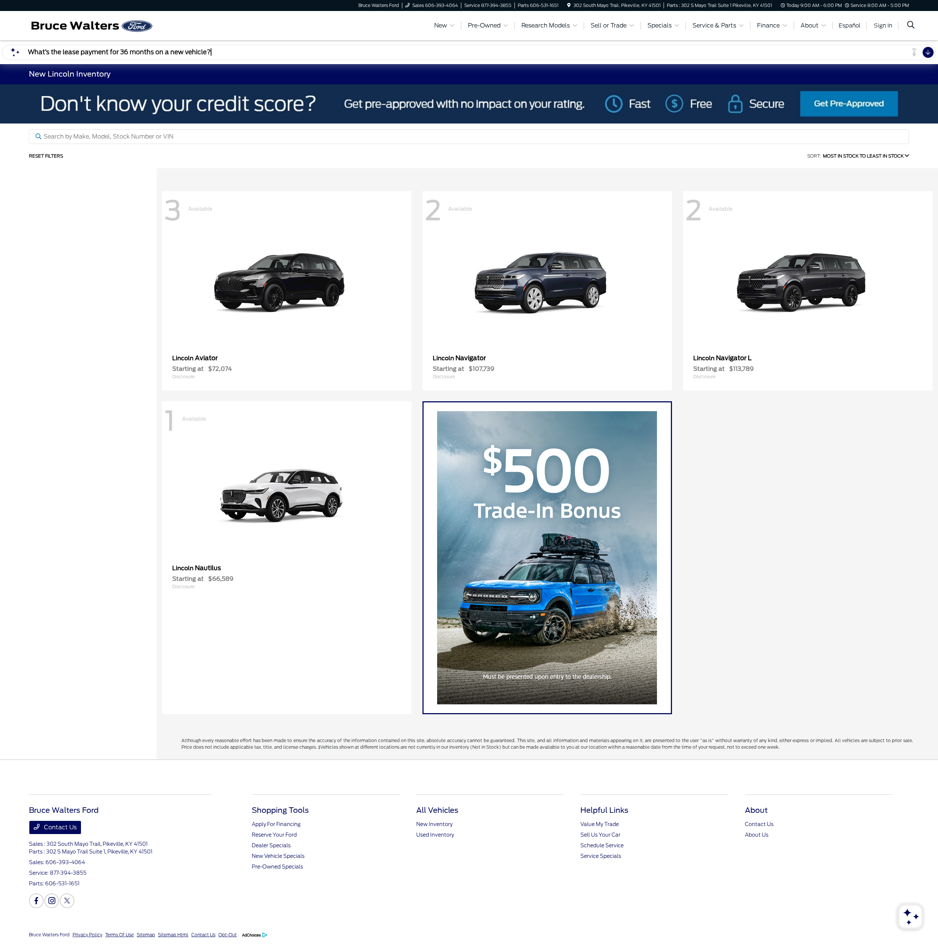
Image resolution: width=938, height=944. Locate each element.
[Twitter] (67, 900)
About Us (756, 835)
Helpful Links (604, 810)
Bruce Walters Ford (49, 934)
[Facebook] (36, 900)
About (756, 810)
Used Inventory (435, 835)
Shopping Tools (280, 810)
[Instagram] (51, 900)
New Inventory (434, 824)
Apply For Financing (276, 824)
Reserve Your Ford (274, 835)
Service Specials (600, 856)
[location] (568, 5)
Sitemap (146, 934)
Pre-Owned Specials (277, 867)
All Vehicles (437, 810)
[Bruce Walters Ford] (92, 25)
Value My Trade (599, 824)
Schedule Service (602, 845)
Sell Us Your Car (600, 835)
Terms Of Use (119, 934)
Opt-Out (227, 934)
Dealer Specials (271, 845)
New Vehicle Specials (278, 856)
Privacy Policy (87, 934)
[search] (911, 25)
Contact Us (60, 827)
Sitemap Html (173, 934)
